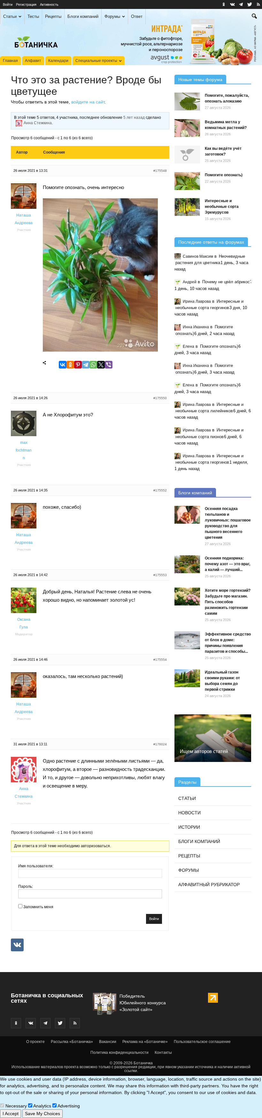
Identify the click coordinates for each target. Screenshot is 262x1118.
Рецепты (53, 16)
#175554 (160, 659)
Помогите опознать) (224, 175)
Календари (58, 60)
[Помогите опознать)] (187, 181)
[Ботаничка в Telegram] (241, 4)
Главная (10, 60)
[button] (254, 16)
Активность (49, 4)
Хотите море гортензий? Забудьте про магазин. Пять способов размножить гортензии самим (227, 602)
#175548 (160, 170)
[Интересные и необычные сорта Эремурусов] (187, 207)
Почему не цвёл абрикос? (227, 281)
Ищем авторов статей (204, 751)
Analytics (41, 1105)
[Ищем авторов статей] (212, 738)
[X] (101, 365)
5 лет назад (134, 117)
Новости (189, 812)
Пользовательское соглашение (202, 1041)
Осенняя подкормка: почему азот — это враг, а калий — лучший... (227, 564)
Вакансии (107, 1041)
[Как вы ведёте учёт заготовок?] (187, 155)
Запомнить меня (38, 907)
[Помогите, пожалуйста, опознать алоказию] (187, 101)
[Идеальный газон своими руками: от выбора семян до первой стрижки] (187, 678)
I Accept (11, 1113)
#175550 (160, 398)
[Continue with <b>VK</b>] (17, 945)
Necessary (15, 1105)
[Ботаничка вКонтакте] (232, 4)
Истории (189, 827)
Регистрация (26, 4)
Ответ (137, 16)
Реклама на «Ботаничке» (145, 1041)
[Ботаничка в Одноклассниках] (223, 4)
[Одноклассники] (70, 365)
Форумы (112, 16)
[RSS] (258, 4)
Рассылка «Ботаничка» (72, 1041)
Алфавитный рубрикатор (209, 884)
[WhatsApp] (93, 365)
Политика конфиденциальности (119, 1052)
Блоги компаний (82, 16)
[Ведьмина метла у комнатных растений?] (187, 128)
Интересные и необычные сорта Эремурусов (222, 207)
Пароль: (25, 886)
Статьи (10, 16)
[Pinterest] (78, 365)
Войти (7, 4)
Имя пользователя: (35, 866)
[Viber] (108, 365)
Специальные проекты (96, 60)
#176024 (160, 744)
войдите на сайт (87, 101)
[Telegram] (85, 365)
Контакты (163, 1052)
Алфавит (33, 60)
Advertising (68, 1105)
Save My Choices (42, 1113)
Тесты (33, 16)
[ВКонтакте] (62, 365)
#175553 (160, 575)
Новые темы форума (200, 79)
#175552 (160, 490)
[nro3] (100, 350)
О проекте (35, 1041)
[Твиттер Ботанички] (249, 4)
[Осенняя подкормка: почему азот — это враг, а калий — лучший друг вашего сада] (187, 564)
